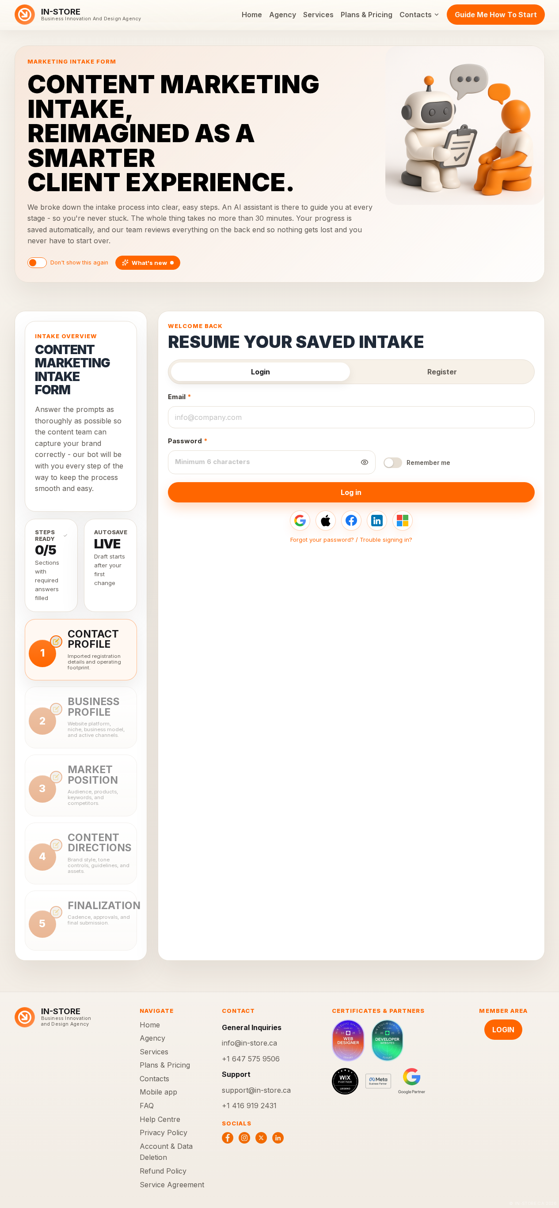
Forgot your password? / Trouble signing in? (351, 539)
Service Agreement (172, 1184)
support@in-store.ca (256, 1090)
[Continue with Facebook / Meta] (351, 520)
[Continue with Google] (300, 520)
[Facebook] (227, 1138)
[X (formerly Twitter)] (261, 1138)
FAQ (147, 1105)
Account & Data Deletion (166, 1152)
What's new (149, 262)
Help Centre (160, 1119)
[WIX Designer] (348, 1040)
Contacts (415, 14)
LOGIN (503, 1029)
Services (318, 14)
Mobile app (158, 1091)
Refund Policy (163, 1170)
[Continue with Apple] (326, 520)
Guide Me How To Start (496, 14)
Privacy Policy (163, 1132)
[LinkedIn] (278, 1138)
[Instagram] (244, 1138)
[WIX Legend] (345, 1081)
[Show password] (364, 462)
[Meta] (378, 1081)
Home (252, 14)
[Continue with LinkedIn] (377, 520)
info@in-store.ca (249, 1042)
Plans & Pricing (366, 14)
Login (260, 371)
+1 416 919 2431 (249, 1105)
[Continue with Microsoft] (402, 520)
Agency (282, 14)
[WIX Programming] (387, 1040)
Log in (351, 492)
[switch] (37, 262)
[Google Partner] (411, 1081)
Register (442, 371)
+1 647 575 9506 (251, 1058)
